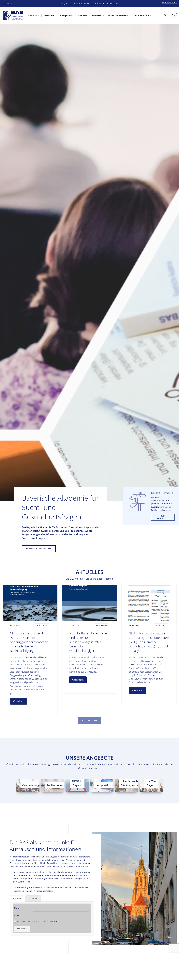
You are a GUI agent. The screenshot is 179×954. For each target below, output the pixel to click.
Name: (17, 908)
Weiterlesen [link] (18, 701)
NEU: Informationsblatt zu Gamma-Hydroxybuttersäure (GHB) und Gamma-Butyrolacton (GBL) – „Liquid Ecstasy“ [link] (149, 642)
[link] (7, 4)
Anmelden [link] (22, 928)
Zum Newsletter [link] (163, 517)
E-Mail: (17, 915)
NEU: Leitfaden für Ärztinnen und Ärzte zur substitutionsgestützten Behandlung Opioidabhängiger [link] (89, 642)
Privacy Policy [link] (36, 921)
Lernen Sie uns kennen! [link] (38, 548)
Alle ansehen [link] (89, 720)
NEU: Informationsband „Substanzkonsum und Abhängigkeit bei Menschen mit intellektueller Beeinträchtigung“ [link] (29, 642)
